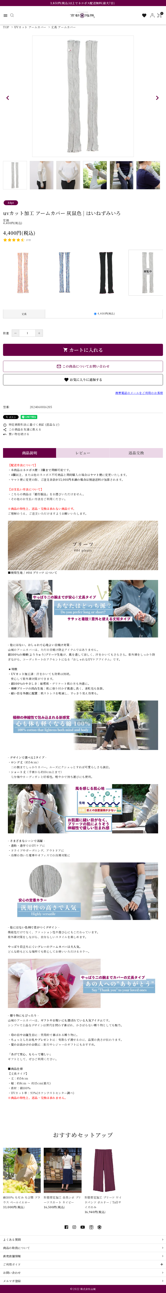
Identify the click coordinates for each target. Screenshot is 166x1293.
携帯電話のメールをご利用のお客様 (139, 392)
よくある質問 (12, 1240)
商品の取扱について (16, 1248)
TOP (6, 27)
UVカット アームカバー (30, 27)
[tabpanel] (83, 96)
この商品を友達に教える (22, 429)
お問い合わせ (12, 1273)
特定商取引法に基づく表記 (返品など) (31, 424)
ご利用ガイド (12, 1264)
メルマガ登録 (12, 1281)
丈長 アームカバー (63, 27)
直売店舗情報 (12, 1256)
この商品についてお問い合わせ (83, 366)
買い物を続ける (16, 434)
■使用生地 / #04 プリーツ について (32, 573)
